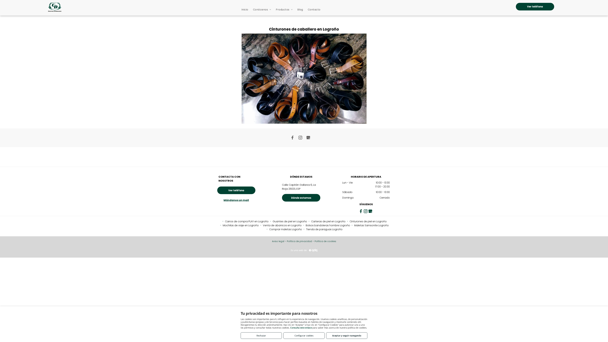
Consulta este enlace (301, 327)
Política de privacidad (299, 241)
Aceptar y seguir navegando (346, 335)
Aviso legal (278, 241)
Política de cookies (325, 241)
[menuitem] (245, 9)
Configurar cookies (304, 335)
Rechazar (261, 335)
